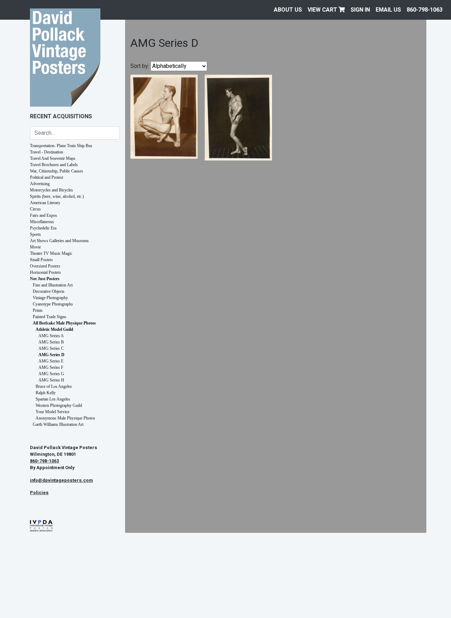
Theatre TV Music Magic (51, 253)
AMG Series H (51, 380)
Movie (35, 247)
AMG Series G (51, 373)
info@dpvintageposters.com (61, 480)
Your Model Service (52, 411)
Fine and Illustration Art (53, 285)
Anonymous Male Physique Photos (65, 418)
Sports (35, 234)
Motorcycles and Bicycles (51, 190)
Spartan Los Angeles (53, 399)
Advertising (40, 183)
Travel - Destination (46, 152)
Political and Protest (46, 177)
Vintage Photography (50, 297)
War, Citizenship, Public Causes (56, 171)
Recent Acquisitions (61, 116)
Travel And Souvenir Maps (52, 158)
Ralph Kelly (46, 392)
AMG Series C (51, 348)
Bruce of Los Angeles (54, 386)
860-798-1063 (425, 10)
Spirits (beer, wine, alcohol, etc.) (57, 196)
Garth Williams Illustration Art (58, 424)
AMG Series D (51, 354)
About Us (288, 10)
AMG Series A (51, 335)
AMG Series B (51, 342)
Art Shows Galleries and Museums (59, 240)
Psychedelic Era (43, 228)
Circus (35, 209)
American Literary (45, 202)
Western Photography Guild (59, 405)
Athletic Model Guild (54, 329)
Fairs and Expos (43, 215)
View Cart (323, 10)
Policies (39, 493)
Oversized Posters (45, 266)
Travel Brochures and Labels (54, 164)
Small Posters (41, 259)
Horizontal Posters (45, 272)
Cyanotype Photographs (53, 304)
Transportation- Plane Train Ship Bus (61, 145)
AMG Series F (50, 367)
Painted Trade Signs (49, 316)
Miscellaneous (42, 221)
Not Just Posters (45, 278)
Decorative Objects (48, 291)
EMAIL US (388, 10)
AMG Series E (50, 361)
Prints (38, 310)
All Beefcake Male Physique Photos (64, 323)
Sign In (360, 10)
